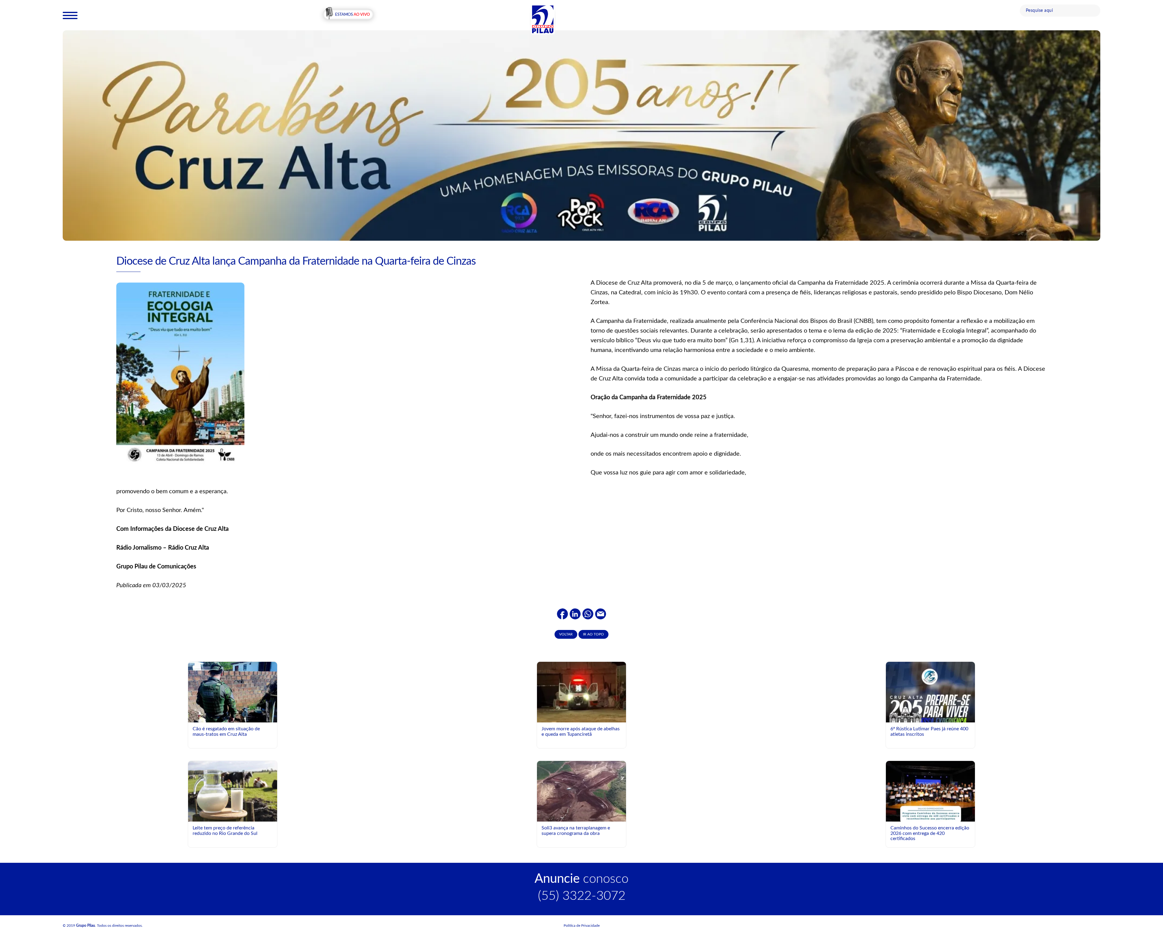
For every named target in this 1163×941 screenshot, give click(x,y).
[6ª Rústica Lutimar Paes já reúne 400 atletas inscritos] (930, 712)
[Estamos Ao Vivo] (348, 15)
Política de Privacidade (582, 925)
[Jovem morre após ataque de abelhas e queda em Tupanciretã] (581, 691)
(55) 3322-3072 (581, 895)
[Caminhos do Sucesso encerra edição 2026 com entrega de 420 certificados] (930, 816)
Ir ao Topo (593, 634)
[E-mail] (600, 614)
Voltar (566, 634)
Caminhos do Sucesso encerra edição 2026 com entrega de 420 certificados (929, 833)
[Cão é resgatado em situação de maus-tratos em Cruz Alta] (232, 694)
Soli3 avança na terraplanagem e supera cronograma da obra (576, 830)
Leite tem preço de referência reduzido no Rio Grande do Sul (225, 830)
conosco (581, 878)
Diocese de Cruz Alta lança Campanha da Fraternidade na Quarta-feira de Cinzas (296, 261)
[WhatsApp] (587, 614)
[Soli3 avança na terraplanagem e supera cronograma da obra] (581, 798)
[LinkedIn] (575, 614)
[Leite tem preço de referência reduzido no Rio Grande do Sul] (232, 791)
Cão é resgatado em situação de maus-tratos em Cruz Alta (226, 731)
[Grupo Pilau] (543, 19)
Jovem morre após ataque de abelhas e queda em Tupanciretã (581, 731)
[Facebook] (562, 614)
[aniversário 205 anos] (581, 135)
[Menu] (70, 15)
